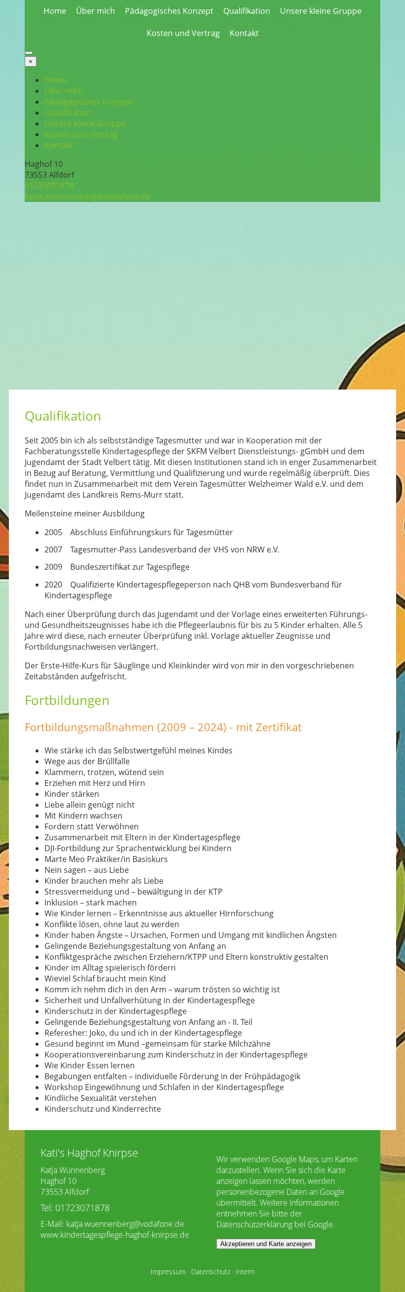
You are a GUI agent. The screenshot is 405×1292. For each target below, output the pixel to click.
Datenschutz (210, 1271)
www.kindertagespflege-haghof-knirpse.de (114, 1234)
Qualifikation (246, 10)
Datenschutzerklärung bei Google (274, 1224)
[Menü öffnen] (29, 52)
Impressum (168, 1271)
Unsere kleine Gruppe (321, 10)
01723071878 (49, 185)
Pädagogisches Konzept (169, 10)
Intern (245, 1271)
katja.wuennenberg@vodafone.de (87, 196)
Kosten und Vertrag (183, 33)
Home (54, 10)
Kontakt (244, 33)
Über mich (95, 10)
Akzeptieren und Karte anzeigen (266, 1244)
